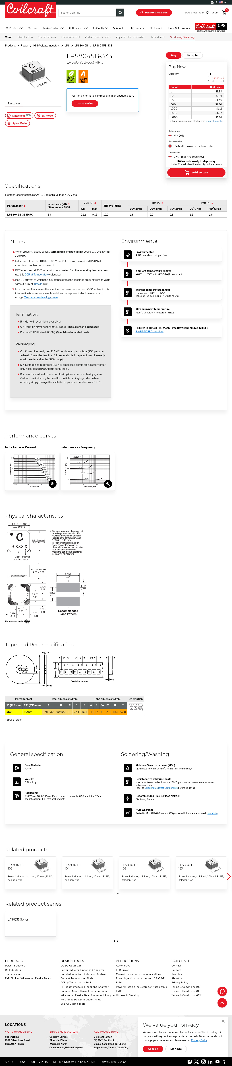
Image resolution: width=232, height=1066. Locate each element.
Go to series (85, 103)
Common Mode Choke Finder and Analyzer (87, 991)
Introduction (25, 37)
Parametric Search (156, 12)
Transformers (13, 974)
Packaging (174, 152)
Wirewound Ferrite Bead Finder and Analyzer (88, 995)
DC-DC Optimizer (71, 965)
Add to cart (200, 172)
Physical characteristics (131, 37)
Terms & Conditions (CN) (186, 995)
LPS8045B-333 (102, 45)
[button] (228, 876)
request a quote (214, 121)
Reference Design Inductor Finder (81, 999)
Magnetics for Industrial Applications (138, 974)
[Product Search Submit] (120, 13)
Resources (14, 103)
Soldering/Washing (182, 37)
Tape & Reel (158, 37)
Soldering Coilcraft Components (161, 788)
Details (38, 283)
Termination (176, 141)
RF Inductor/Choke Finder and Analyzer (85, 987)
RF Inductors (13, 970)
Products (10, 45)
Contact (176, 965)
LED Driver (122, 970)
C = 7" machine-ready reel (189, 156)
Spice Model (19, 123)
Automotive (123, 965)
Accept (153, 1049)
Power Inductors (15, 965)
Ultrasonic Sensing (127, 995)
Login (215, 12)
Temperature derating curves (41, 297)
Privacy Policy (179, 982)
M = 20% (179, 135)
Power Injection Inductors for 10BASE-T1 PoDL (141, 980)
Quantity (174, 73)
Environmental (70, 37)
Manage (176, 1049)
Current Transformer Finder (77, 978)
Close (223, 1021)
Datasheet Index (194, 12)
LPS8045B (81, 45)
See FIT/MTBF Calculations (149, 331)
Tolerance (174, 131)
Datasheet (18, 115)
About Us (177, 978)
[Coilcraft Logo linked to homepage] (30, 10)
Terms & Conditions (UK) (186, 991)
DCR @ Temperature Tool (76, 982)
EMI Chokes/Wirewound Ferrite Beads (28, 978)
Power (24, 45)
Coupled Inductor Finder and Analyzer (84, 974)
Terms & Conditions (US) (186, 987)
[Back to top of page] (222, 1003)
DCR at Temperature (37, 274)
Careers (176, 970)
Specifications (47, 37)
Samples (176, 974)
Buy (173, 55)
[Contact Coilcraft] (222, 991)
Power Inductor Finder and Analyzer (82, 970)
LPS (67, 45)
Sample (192, 55)
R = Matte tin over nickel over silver (194, 146)
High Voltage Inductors (46, 45)
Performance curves (98, 37)
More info (213, 813)
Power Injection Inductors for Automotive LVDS (141, 989)
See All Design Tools (73, 1003)
